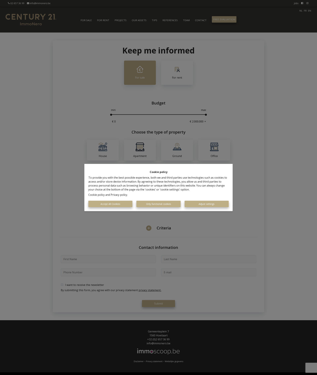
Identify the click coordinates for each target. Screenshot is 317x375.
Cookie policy (96, 195)
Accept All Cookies (110, 203)
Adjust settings (206, 203)
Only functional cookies (158, 203)
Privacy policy (119, 195)
